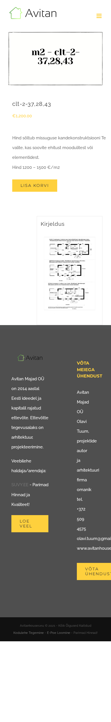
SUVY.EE (19, 484)
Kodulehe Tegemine (28, 633)
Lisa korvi (34, 185)
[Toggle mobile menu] (99, 16)
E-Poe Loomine (58, 633)
